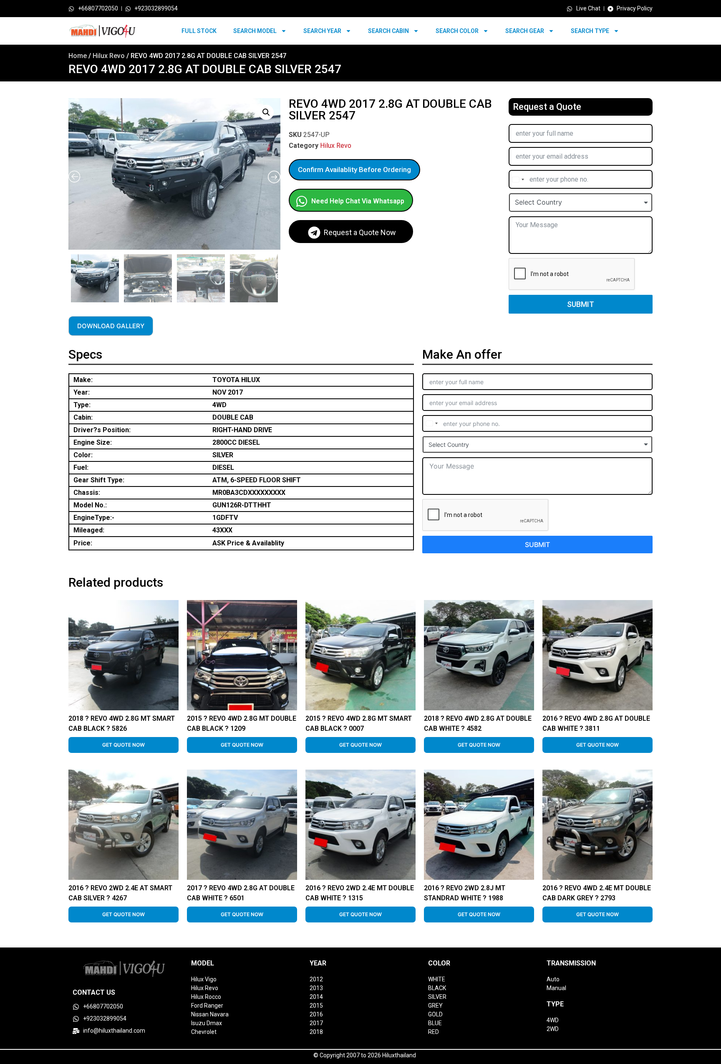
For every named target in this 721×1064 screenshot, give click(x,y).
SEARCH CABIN (388, 31)
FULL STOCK (199, 31)
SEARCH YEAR (322, 31)
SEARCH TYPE (590, 31)
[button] (266, 112)
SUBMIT (580, 304)
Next (278, 276)
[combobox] (518, 179)
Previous (70, 276)
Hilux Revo (109, 56)
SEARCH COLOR (457, 31)
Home (77, 56)
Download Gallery (110, 326)
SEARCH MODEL (255, 31)
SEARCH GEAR (524, 31)
